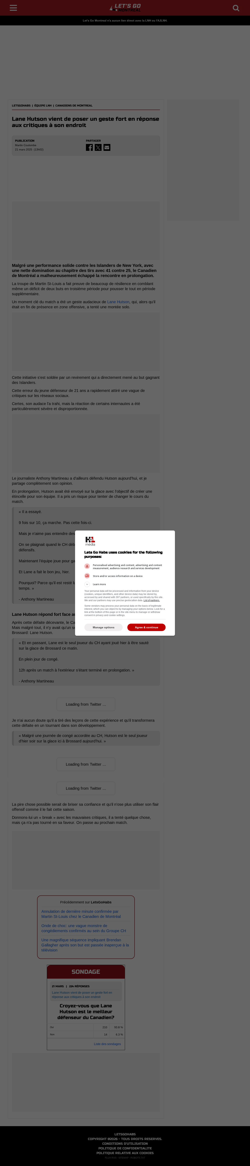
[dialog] (125, 583)
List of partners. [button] (152, 600)
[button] (125, 584)
